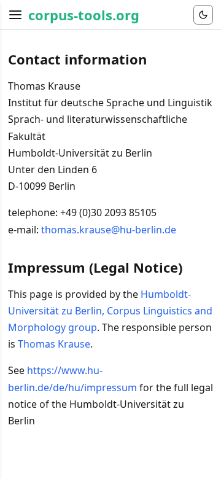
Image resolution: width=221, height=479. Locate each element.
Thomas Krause (54, 344)
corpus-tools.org (83, 15)
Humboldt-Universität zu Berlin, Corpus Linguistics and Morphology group (110, 310)
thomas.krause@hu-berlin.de (108, 229)
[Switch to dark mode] (203, 15)
